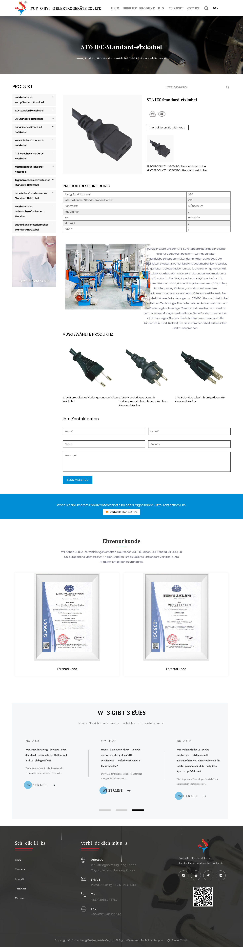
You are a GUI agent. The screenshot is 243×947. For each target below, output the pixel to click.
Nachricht (175, 8)
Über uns (129, 8)
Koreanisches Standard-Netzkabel (29, 143)
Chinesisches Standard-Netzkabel (29, 156)
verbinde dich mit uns (123, 512)
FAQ (161, 8)
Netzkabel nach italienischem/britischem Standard (29, 211)
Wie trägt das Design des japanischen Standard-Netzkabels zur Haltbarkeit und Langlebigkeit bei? (46, 755)
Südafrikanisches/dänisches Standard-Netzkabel (31, 227)
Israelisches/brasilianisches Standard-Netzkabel (31, 196)
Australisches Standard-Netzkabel (29, 169)
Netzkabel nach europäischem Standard (29, 100)
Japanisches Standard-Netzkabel (29, 129)
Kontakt (192, 8)
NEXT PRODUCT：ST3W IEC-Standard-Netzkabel (177, 170)
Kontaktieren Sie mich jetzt (168, 127)
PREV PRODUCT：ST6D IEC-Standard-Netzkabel (176, 166)
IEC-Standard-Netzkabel (112, 58)
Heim (115, 8)
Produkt (147, 8)
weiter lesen (38, 785)
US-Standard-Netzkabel (29, 119)
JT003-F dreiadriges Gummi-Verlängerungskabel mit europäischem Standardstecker (143, 401)
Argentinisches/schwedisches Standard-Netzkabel (32, 182)
